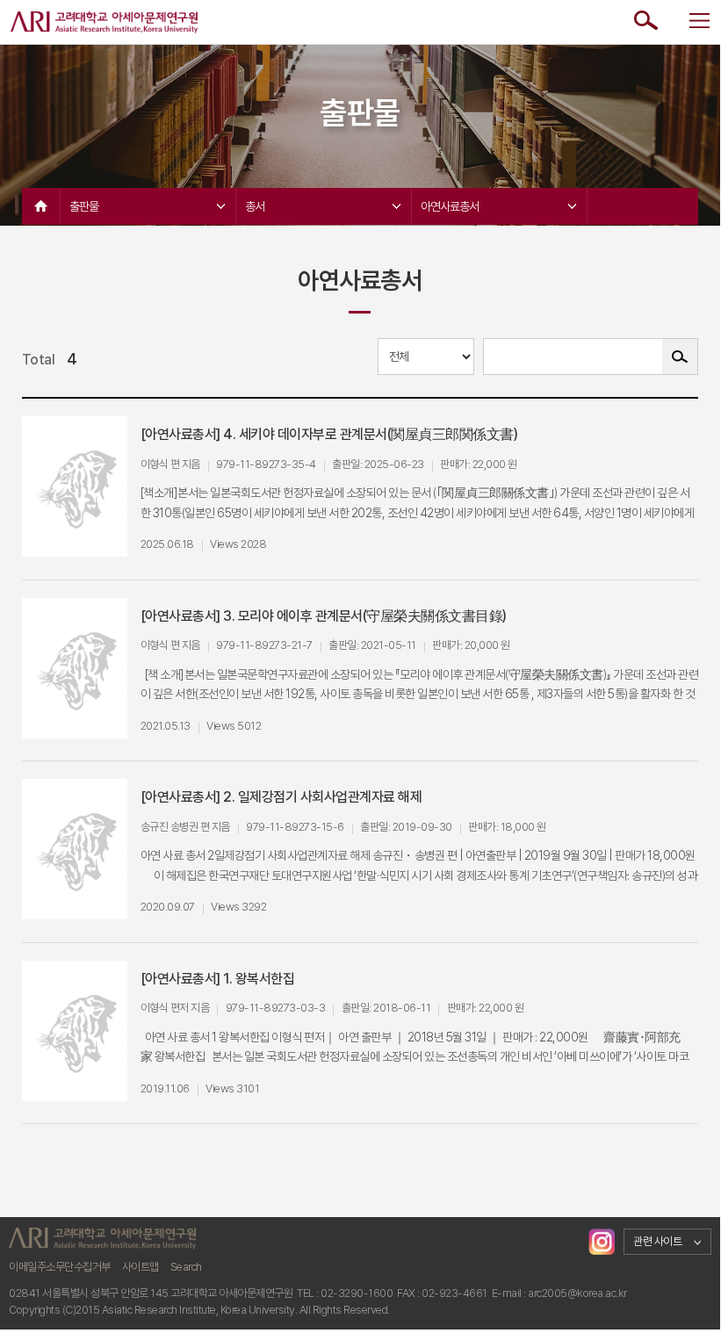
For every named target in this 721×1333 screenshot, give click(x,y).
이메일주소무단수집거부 (60, 1266)
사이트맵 (140, 1266)
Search (186, 1266)
